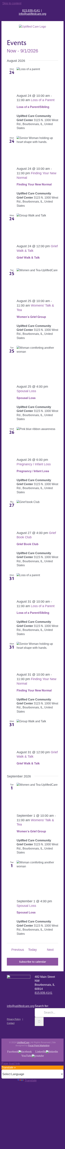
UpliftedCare (23, 1042)
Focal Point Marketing (38, 1045)
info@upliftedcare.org (32, 13)
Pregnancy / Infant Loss (33, 471)
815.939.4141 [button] (43, 992)
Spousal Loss (26, 398)
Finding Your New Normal (34, 184)
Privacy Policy (14, 1019)
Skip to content (11, 3)
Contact (10, 1023)
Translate (31, 1080)
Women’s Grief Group (31, 317)
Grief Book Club (27, 544)
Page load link (10, 1063)
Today (32, 949)
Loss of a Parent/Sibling (33, 107)
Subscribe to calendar (32, 961)
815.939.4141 (31, 10)
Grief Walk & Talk (28, 257)
